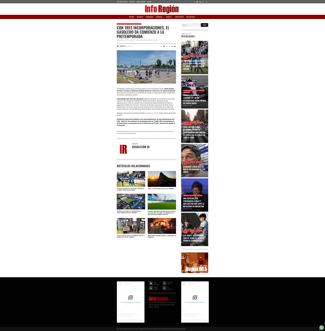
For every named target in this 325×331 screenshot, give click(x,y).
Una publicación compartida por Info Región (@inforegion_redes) (136, 320)
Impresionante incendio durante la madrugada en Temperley (162, 236)
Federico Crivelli (152, 113)
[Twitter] (200, 1)
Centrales (120, 24)
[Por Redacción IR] (118, 46)
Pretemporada (123, 133)
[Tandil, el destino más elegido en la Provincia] (159, 179)
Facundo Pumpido (138, 131)
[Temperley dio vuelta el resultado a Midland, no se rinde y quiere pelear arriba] (128, 179)
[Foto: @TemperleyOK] (146, 67)
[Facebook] (194, 1)
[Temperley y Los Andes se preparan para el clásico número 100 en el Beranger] (128, 201)
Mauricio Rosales (163, 131)
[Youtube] (203, 1)
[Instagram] (197, 1)
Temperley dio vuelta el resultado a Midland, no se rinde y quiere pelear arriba (130, 189)
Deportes (126, 24)
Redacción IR (123, 46)
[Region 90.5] (194, 263)
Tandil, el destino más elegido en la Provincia (161, 189)
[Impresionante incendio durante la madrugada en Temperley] (159, 226)
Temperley (133, 133)
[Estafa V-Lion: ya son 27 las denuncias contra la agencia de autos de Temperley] (128, 226)
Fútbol (139, 24)
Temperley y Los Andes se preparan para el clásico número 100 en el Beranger (129, 212)
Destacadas (133, 24)
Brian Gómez (130, 131)
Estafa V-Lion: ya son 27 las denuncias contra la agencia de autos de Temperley (131, 236)
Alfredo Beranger (122, 131)
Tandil (128, 133)
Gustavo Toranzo (155, 131)
